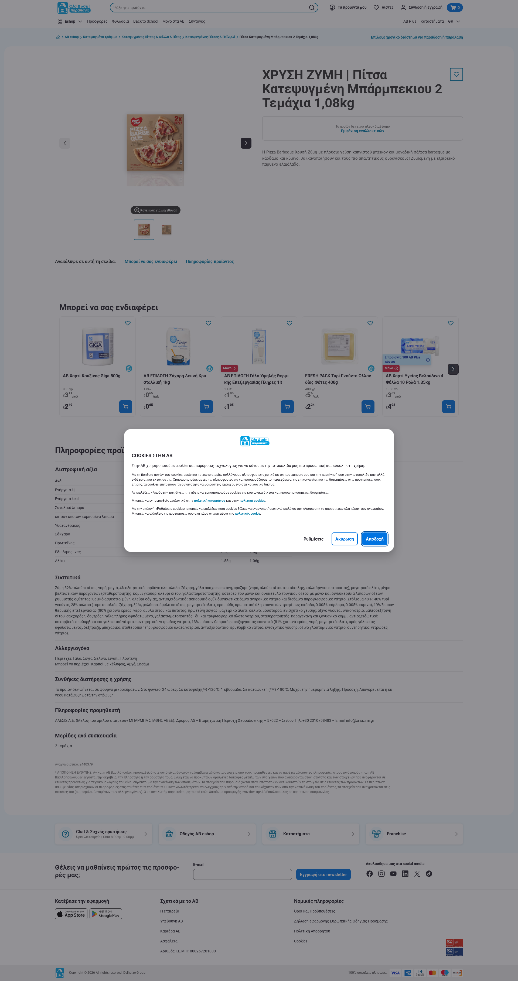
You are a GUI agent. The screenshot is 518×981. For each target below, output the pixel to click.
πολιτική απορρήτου (209, 501)
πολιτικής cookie (247, 513)
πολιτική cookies (252, 501)
